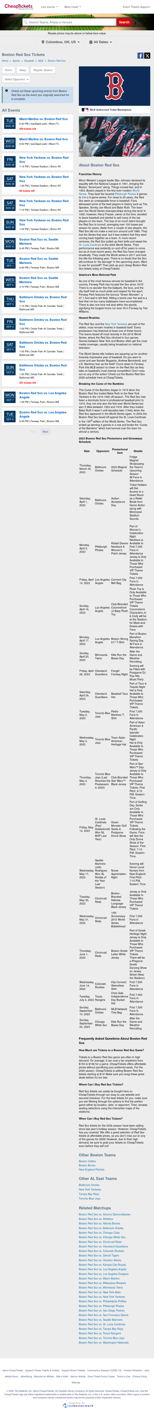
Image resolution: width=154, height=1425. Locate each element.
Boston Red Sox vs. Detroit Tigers (99, 1255)
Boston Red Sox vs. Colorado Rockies (101, 1251)
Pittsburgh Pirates (125, 194)
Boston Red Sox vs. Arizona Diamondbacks (104, 1214)
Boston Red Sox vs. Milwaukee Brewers (102, 1283)
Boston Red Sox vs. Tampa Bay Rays (101, 1329)
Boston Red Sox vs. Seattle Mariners (100, 1320)
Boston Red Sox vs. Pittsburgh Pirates (101, 1306)
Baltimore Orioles (89, 1185)
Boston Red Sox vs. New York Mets (100, 1292)
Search (124, 22)
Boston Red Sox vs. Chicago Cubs (99, 1232)
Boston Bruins (87, 1165)
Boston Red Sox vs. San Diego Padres (102, 1310)
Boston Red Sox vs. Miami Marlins (99, 1278)
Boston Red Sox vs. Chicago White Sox (102, 1237)
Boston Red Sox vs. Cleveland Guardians (103, 1246)
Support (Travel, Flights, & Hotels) (42, 1370)
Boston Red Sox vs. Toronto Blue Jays (101, 1338)
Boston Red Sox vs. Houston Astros (100, 1260)
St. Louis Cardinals (90, 245)
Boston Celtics (87, 1161)
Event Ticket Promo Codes (101, 1376)
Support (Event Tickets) (73, 1370)
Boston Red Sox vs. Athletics (96, 1219)
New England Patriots (91, 1169)
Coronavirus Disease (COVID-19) (105, 1370)
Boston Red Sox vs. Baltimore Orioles (101, 1228)
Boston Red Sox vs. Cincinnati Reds (100, 1242)
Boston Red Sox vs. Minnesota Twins (101, 1287)
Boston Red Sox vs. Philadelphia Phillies (102, 1301)
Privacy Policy (140, 1376)
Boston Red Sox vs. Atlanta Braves (99, 1223)
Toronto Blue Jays (89, 1198)
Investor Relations (133, 1370)
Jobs (146, 1370)
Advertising (26, 1376)
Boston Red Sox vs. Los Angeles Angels (102, 1269)
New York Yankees (116, 324)
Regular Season (43, 70)
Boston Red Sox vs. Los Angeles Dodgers (103, 1274)
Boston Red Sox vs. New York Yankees (102, 1297)
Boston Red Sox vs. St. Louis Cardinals (102, 1324)
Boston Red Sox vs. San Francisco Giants (103, 1315)
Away (23, 70)
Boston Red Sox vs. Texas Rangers (100, 1333)
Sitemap (76, 1382)
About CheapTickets (12, 1370)
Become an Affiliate (44, 1376)
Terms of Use (123, 1376)
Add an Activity (77, 1376)
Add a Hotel (62, 1376)
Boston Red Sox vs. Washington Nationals (104, 1342)
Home (8, 70)
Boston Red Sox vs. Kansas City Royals (102, 1264)
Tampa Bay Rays (89, 1194)
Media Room (11, 1376)
